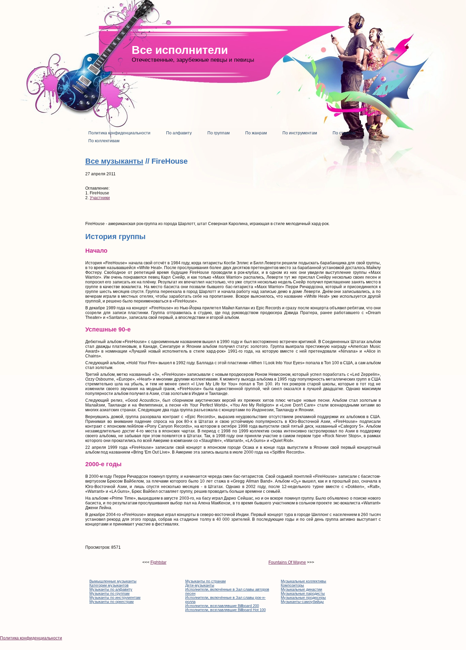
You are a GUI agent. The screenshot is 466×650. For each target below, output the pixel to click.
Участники (100, 197)
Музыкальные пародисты (303, 593)
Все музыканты (114, 161)
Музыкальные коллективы (303, 581)
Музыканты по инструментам (115, 597)
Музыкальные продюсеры (303, 597)
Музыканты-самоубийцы (302, 602)
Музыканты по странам (205, 581)
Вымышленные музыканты (112, 581)
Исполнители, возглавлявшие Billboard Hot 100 (225, 610)
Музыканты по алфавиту (110, 589)
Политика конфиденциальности (31, 638)
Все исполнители (180, 50)
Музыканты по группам (109, 593)
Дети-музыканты (199, 585)
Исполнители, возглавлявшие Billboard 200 (222, 606)
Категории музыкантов (109, 585)
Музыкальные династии (301, 589)
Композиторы (292, 585)
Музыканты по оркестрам (111, 602)
